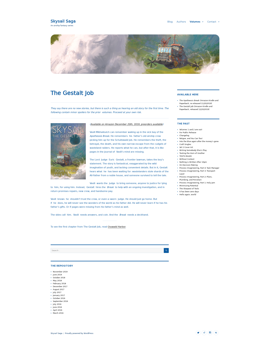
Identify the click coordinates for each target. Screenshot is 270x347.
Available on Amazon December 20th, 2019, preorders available (127, 124)
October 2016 (59, 298)
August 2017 (58, 289)
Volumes (195, 21)
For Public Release (187, 132)
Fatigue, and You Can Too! (190, 138)
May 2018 (57, 281)
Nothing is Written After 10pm (193, 162)
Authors (181, 21)
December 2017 (60, 286)
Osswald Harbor (117, 226)
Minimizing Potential (188, 186)
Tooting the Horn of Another (192, 153)
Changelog (184, 135)
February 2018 (59, 283)
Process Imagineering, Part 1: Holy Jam (197, 183)
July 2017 (57, 292)
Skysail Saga (63, 21)
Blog (170, 21)
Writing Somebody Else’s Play (193, 150)
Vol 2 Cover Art (186, 147)
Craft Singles (185, 144)
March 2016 (58, 313)
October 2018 (59, 278)
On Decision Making (188, 165)
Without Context (186, 159)
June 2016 (57, 307)
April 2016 (57, 310)
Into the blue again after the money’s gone (199, 141)
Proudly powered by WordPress (79, 333)
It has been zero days (189, 192)
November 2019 (60, 272)
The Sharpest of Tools (189, 189)
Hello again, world (187, 194)
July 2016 (57, 304)
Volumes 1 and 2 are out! (190, 130)
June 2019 (57, 275)
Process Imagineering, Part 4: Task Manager (199, 168)
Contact (211, 21)
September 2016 (60, 301)
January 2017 (59, 295)
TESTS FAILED (185, 156)
